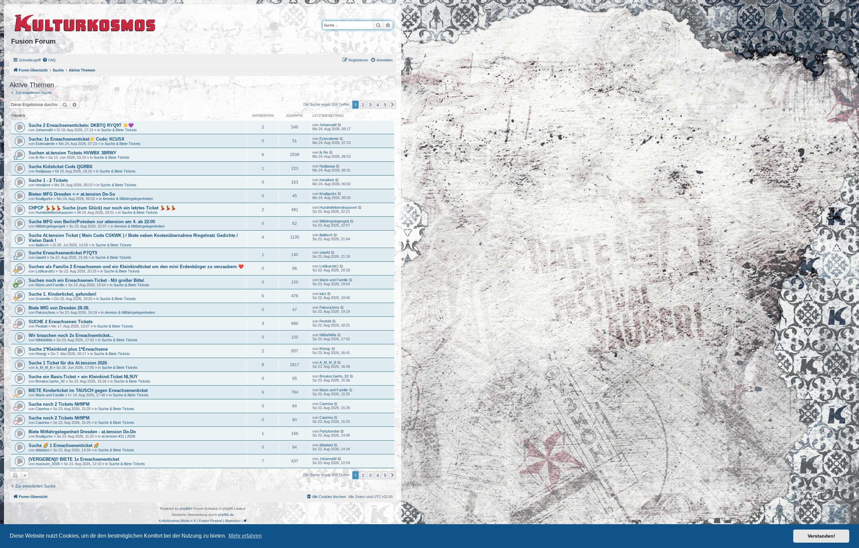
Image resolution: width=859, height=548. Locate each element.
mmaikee (43, 185)
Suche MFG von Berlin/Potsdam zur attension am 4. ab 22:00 (92, 221)
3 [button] (370, 105)
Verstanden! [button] (821, 536)
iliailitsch (42, 245)
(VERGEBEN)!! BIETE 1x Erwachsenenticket (74, 459)
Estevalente (45, 144)
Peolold (41, 326)
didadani (42, 450)
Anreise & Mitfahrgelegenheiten (128, 199)
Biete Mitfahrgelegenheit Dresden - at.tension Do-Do (82, 431)
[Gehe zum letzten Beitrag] (340, 125)
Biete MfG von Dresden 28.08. (59, 307)
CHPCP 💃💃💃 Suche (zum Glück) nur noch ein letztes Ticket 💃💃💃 (102, 207)
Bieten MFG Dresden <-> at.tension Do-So (72, 194)
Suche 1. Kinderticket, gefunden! (62, 294)
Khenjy (41, 354)
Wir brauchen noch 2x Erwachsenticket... (71, 335)
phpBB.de (226, 514)
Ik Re (40, 157)
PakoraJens (45, 312)
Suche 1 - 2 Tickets (48, 180)
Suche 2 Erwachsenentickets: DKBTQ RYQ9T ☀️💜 (81, 125)
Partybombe (329, 431)
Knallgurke (44, 199)
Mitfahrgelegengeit (50, 226)
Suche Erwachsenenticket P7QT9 (63, 252)
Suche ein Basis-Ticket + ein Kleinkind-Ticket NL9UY (83, 376)
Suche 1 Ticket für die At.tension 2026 (68, 362)
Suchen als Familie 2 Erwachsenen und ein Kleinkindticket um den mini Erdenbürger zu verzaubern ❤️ (136, 266)
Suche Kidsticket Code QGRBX (61, 166)
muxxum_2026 (48, 464)
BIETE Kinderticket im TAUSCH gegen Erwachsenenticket (88, 390)
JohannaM (44, 130)
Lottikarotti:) (45, 271)
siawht (41, 257)
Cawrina (42, 409)
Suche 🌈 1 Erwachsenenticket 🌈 (64, 445)
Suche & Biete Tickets (119, 130)
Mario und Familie (50, 285)
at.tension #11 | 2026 (118, 436)
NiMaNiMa (44, 340)
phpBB (185, 508)
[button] (392, 105)
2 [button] (363, 105)
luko (322, 294)
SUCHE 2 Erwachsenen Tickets (61, 321)
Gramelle (43, 299)
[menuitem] (49, 60)
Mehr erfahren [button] (245, 536)
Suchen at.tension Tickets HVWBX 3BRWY (72, 152)
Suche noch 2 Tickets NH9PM (59, 404)
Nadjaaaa (43, 171)
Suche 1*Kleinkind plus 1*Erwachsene (68, 349)
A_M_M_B (44, 367)
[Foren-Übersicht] (85, 22)
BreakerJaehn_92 (50, 381)
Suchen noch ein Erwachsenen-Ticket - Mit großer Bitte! (86, 280)
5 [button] (385, 105)
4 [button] (377, 105)
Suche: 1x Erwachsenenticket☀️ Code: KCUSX (76, 139)
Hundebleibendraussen (54, 212)
